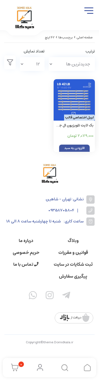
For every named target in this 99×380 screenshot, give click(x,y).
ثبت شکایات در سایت (73, 264)
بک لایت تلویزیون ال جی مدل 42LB (75, 125)
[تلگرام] (66, 296)
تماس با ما (23, 264)
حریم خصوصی (26, 252)
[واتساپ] (33, 296)
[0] (13, 368)
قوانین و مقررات (73, 252)
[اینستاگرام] (49, 296)
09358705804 (61, 210)
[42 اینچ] (49, 173)
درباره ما (26, 241)
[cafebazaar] (75, 317)
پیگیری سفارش (73, 276)
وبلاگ (73, 241)
